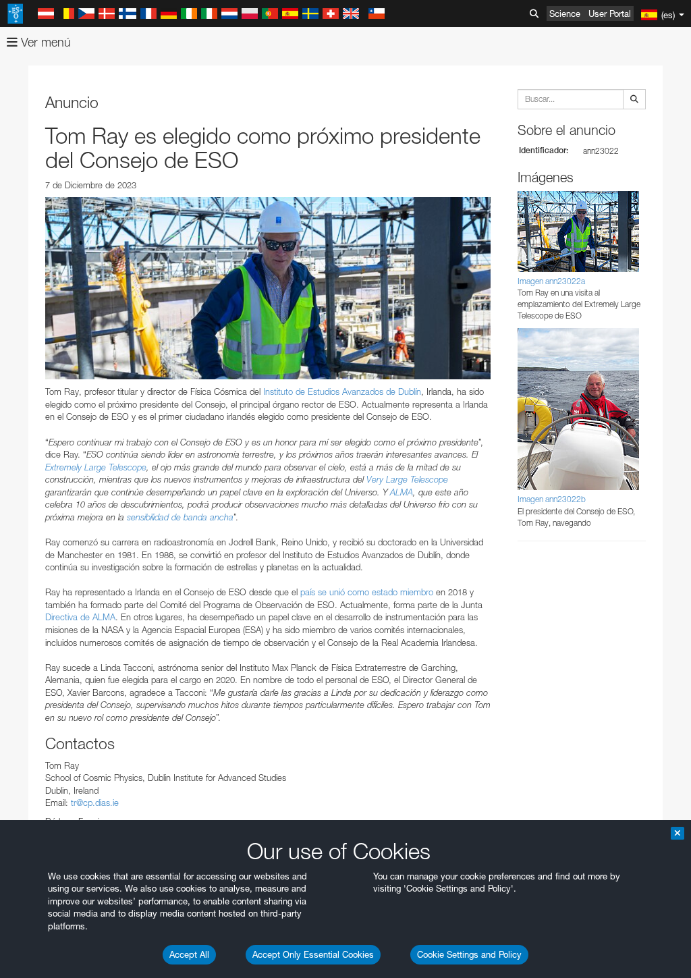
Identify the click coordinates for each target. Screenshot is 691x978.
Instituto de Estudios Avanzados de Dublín (342, 391)
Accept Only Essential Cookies (313, 954)
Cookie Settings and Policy (469, 954)
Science (564, 13)
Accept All (189, 954)
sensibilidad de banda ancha (180, 517)
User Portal (609, 13)
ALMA (401, 492)
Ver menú (44, 42)
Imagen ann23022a (551, 281)
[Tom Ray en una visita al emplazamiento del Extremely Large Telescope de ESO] (268, 288)
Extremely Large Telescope (95, 467)
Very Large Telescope (407, 479)
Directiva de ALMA (80, 617)
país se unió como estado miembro (365, 592)
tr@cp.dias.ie (95, 802)
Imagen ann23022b (552, 499)
